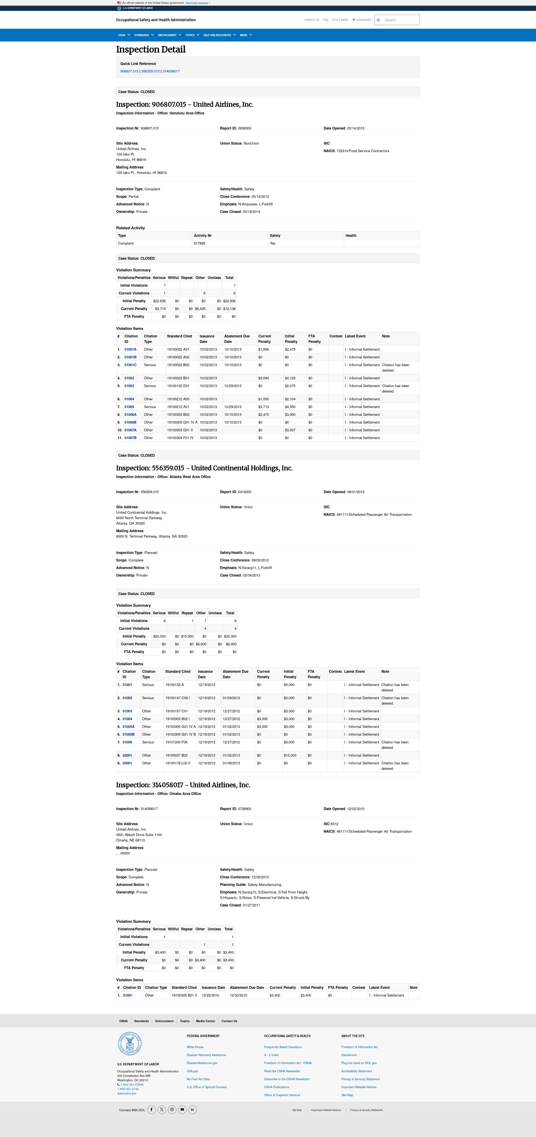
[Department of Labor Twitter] (161, 1109)
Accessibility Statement (356, 1071)
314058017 (171, 71)
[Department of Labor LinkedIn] (192, 1109)
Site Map (347, 1095)
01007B (131, 437)
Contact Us (312, 20)
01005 (129, 406)
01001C (131, 364)
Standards (141, 1021)
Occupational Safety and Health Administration (156, 19)
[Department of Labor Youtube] (182, 1109)
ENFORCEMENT (167, 35)
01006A (131, 414)
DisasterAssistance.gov (202, 1063)
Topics (185, 1021)
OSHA (122, 35)
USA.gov (192, 1071)
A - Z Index (271, 1055)
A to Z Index (340, 20)
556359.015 (151, 71)
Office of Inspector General (282, 1095)
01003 (129, 385)
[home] (129, 1043)
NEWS (244, 35)
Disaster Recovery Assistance (206, 1055)
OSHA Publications (276, 1087)
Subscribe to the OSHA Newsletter (287, 1079)
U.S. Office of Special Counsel (207, 1087)
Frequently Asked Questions (283, 1047)
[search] (378, 20)
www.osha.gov (126, 1093)
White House (195, 1047)
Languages (363, 20)
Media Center (205, 1021)
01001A (131, 349)
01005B (129, 734)
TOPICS (190, 35)
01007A (131, 429)
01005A (129, 726)
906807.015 (129, 71)
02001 (127, 755)
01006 (127, 741)
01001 (127, 684)
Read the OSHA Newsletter (282, 1071)
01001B (131, 356)
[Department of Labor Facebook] (151, 1109)
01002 (129, 377)
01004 (129, 398)
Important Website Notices (358, 1087)
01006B (131, 422)
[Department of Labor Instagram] (172, 1109)
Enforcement (164, 1021)
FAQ (325, 20)
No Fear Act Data (198, 1079)
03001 (127, 762)
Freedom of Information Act (359, 1047)
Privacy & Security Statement (360, 1079)
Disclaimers (349, 1055)
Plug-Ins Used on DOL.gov (359, 1063)
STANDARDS (142, 35)
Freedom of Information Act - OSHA (288, 1063)
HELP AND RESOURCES (218, 35)
